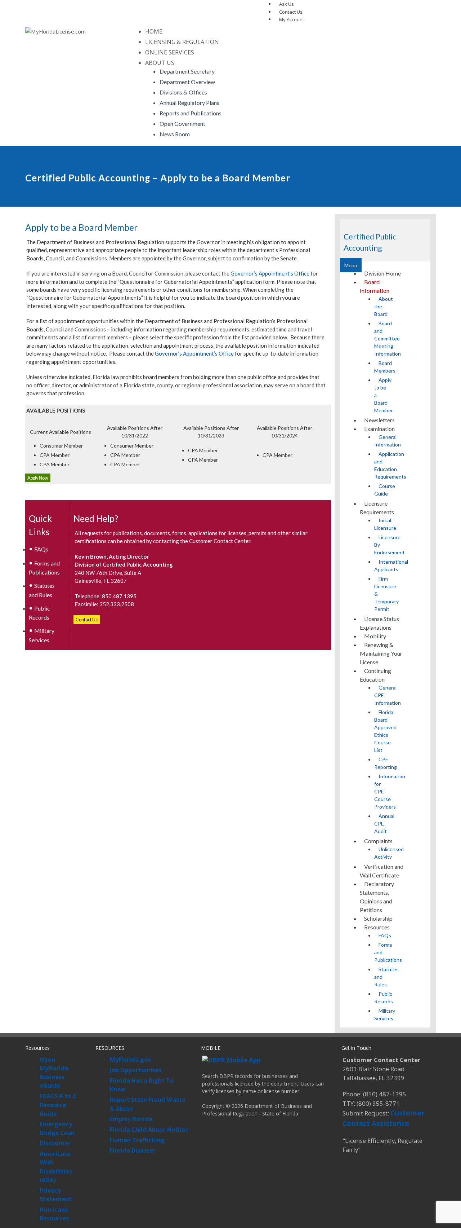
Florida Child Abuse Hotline (149, 1130)
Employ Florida (131, 1119)
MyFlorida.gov (130, 1060)
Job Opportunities (135, 1070)
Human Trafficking (137, 1140)
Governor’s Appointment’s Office (269, 273)
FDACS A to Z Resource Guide (58, 1104)
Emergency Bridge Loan (57, 1128)
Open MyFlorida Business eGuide (54, 1073)
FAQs (41, 549)
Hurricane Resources (54, 1214)
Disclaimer (55, 1143)
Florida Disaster (133, 1150)
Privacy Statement (56, 1195)
